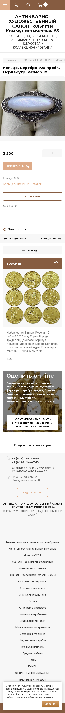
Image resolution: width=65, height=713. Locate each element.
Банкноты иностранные (32, 581)
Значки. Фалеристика (32, 594)
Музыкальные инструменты (32, 627)
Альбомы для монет (32, 588)
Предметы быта (32, 653)
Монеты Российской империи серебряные (32, 542)
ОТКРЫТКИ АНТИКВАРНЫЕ (32, 673)
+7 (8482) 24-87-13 (25, 462)
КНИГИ (32, 666)
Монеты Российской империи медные (32, 548)
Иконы (32, 601)
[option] (32, 108)
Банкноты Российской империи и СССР (32, 575)
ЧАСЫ (32, 660)
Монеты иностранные (32, 568)
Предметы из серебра (32, 640)
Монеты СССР (32, 555)
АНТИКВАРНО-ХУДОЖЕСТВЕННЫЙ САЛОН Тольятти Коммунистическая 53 (32, 23)
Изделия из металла (32, 620)
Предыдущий (17, 238)
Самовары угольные (32, 634)
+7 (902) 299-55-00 (25, 458)
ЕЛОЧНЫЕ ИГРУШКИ (33, 679)
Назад (32, 250)
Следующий (48, 238)
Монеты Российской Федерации (32, 561)
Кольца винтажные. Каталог (22, 184)
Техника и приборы (32, 647)
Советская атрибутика (33, 614)
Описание (32, 196)
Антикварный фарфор (32, 607)
